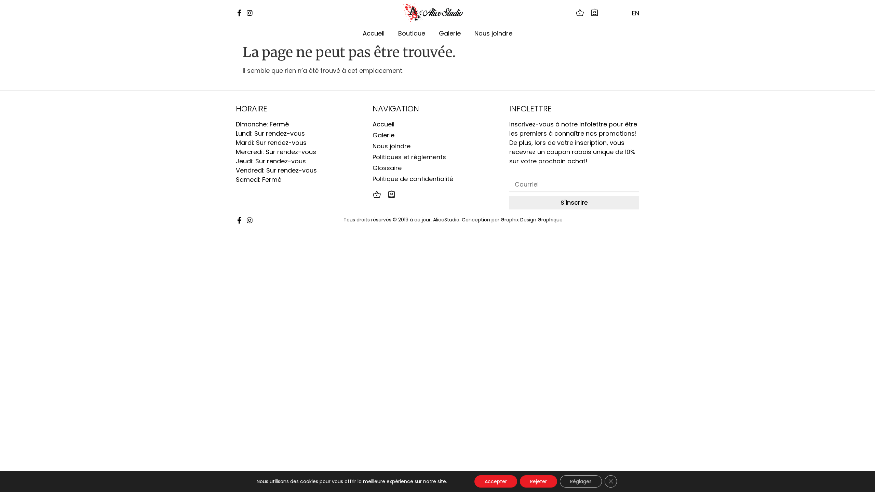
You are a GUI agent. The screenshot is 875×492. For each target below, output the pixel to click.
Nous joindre (493, 33)
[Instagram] (249, 13)
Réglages (581, 481)
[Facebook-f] (239, 13)
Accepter (496, 481)
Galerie (450, 33)
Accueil (374, 33)
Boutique (411, 33)
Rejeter (538, 481)
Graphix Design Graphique (532, 219)
